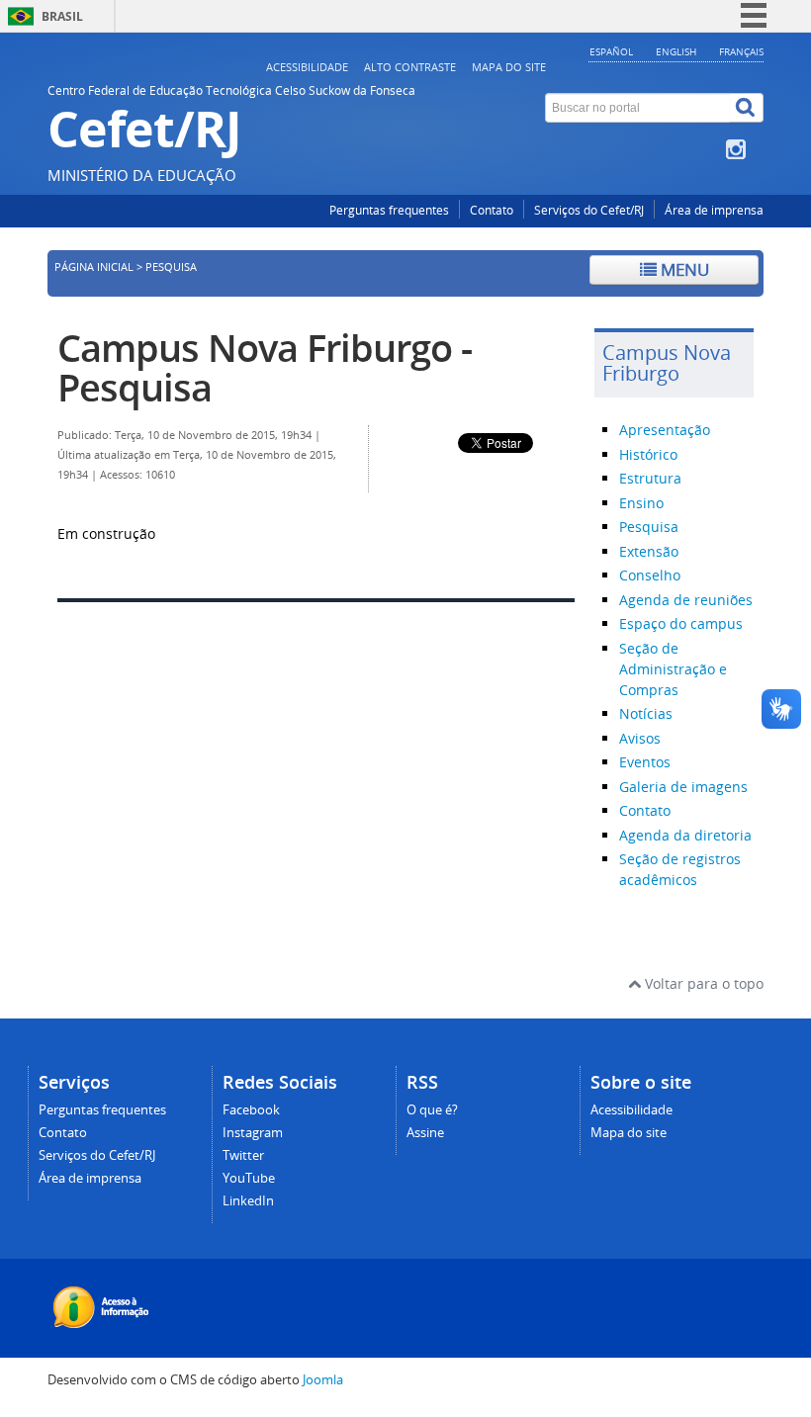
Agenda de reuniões (686, 599)
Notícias (646, 713)
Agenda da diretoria (685, 835)
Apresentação (664, 429)
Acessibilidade (307, 66)
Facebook (251, 1110)
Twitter (243, 1155)
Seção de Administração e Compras (673, 669)
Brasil (62, 16)
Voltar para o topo (702, 983)
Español (611, 51)
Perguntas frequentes (389, 210)
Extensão (648, 551)
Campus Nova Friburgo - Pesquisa (264, 367)
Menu (683, 269)
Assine (425, 1132)
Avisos (640, 738)
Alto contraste (410, 66)
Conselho (649, 575)
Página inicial (94, 267)
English (676, 51)
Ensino (641, 502)
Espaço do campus (681, 623)
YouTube (249, 1178)
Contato (491, 210)
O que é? (432, 1110)
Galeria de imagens (683, 786)
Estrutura (650, 478)
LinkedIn (248, 1201)
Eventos (645, 762)
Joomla (323, 1380)
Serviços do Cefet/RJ (589, 210)
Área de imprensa (714, 210)
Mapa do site (509, 66)
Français (741, 51)
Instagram (253, 1132)
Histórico (648, 454)
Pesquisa (648, 526)
